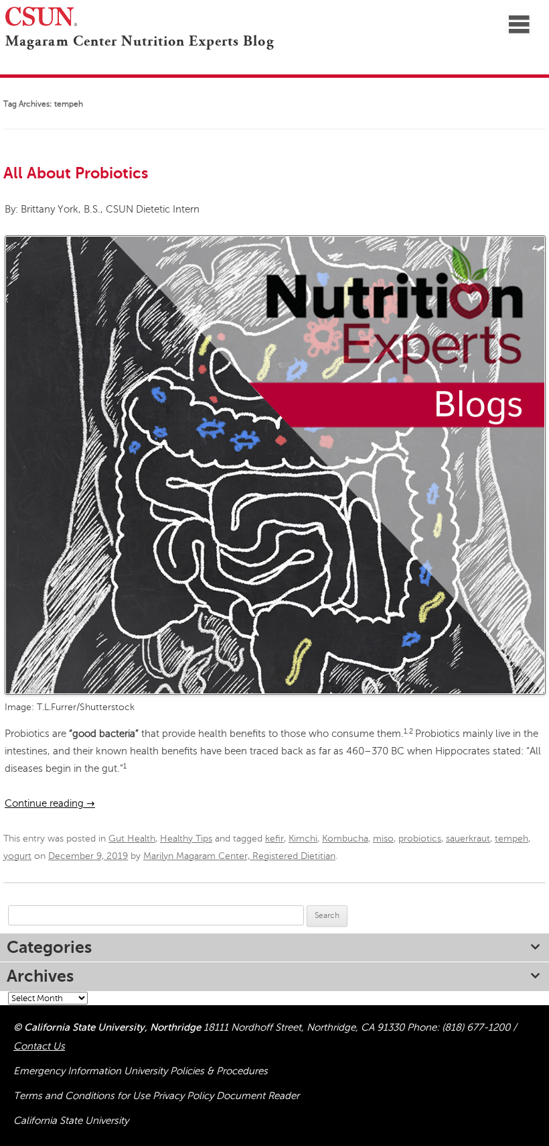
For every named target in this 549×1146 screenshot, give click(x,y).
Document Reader (257, 1095)
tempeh (511, 839)
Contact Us (39, 1046)
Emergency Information (68, 1071)
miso (383, 839)
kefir (274, 839)
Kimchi (303, 839)
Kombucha (345, 839)
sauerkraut (468, 839)
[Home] (2, 59)
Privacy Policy (184, 1095)
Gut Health (131, 839)
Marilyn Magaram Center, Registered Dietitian (239, 856)
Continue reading (50, 803)
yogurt (17, 856)
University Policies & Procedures (196, 1071)
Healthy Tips (186, 839)
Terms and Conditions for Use (83, 1095)
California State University (71, 1120)
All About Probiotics (75, 173)
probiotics (419, 839)
